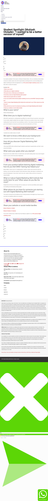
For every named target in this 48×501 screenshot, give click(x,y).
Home (2, 5)
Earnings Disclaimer (17, 352)
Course (2, 7)
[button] (24, 58)
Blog (2, 11)
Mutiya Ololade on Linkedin (9, 208)
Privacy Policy (3, 352)
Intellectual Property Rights (35, 352)
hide (8, 87)
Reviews (2, 10)
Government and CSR (5, 8)
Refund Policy (23, 352)
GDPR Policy (29, 352)
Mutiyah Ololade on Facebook (10, 210)
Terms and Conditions (10, 352)
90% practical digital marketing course (31, 82)
